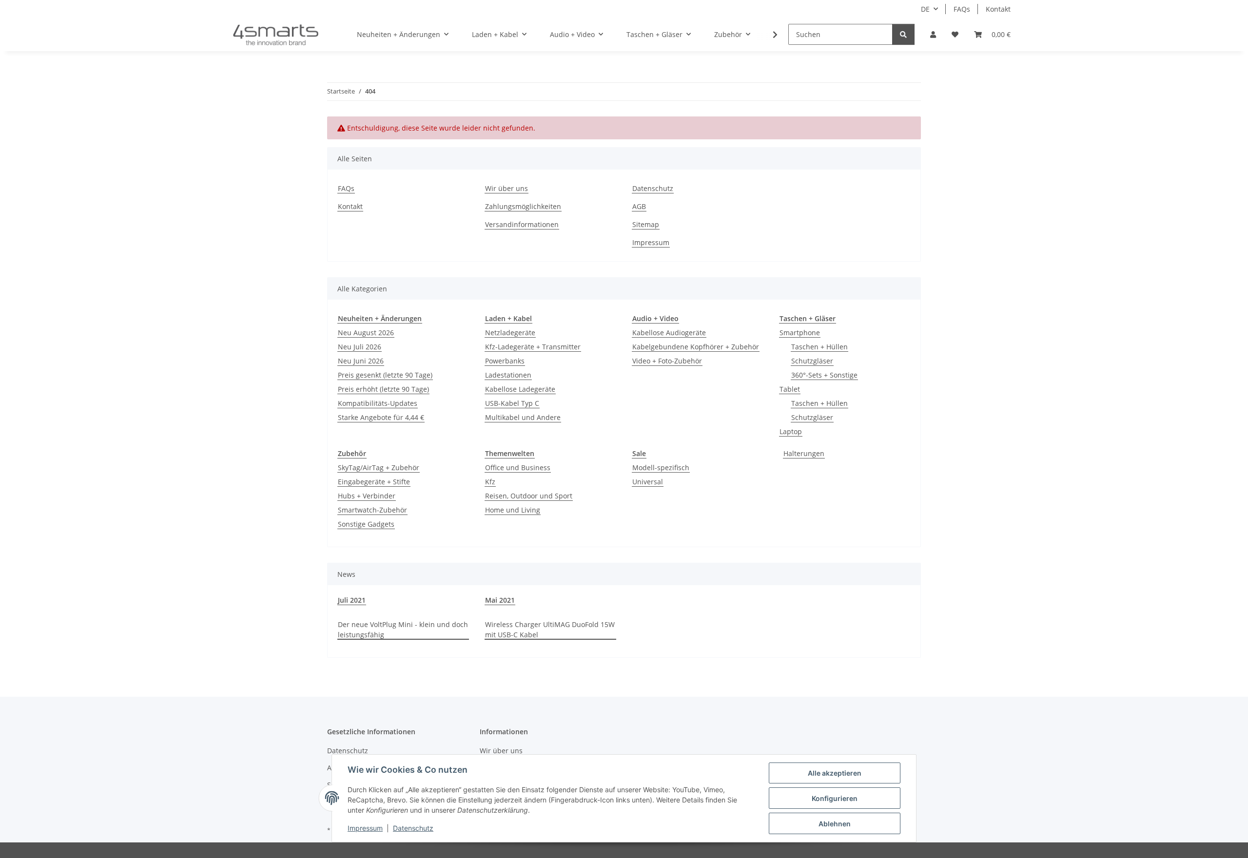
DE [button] (925, 9)
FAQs (962, 9)
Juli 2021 (352, 600)
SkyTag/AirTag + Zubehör (378, 467)
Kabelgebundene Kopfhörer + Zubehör (695, 346)
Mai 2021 (500, 600)
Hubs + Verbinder (366, 495)
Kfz (490, 481)
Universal (647, 481)
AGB (639, 206)
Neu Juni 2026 (361, 360)
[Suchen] (903, 34)
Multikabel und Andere (523, 417)
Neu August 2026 (366, 332)
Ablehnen (835, 824)
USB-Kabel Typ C (512, 403)
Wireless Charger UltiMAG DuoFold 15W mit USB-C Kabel (550, 629)
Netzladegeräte (510, 332)
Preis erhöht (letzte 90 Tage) (383, 389)
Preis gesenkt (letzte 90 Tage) (385, 375)
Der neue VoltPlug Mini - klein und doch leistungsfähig (403, 629)
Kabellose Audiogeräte (669, 332)
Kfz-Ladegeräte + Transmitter (533, 346)
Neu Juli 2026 (359, 346)
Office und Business (517, 467)
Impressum (365, 828)
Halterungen (803, 453)
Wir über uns (506, 188)
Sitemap (645, 224)
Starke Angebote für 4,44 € (381, 417)
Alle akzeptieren (834, 773)
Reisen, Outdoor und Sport (528, 495)
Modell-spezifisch (660, 467)
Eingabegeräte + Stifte (374, 481)
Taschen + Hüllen (819, 346)
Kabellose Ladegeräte (520, 389)
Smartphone (800, 332)
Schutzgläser (812, 360)
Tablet (790, 389)
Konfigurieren (835, 798)
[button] (933, 34)
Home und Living (512, 510)
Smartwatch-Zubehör (372, 510)
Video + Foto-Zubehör (667, 360)
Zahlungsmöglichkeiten (523, 206)
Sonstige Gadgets (366, 524)
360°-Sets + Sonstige (824, 375)
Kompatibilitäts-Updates (377, 403)
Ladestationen (508, 375)
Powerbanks (505, 360)
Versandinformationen (522, 224)
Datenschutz (413, 828)
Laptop (791, 431)
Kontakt (998, 9)
